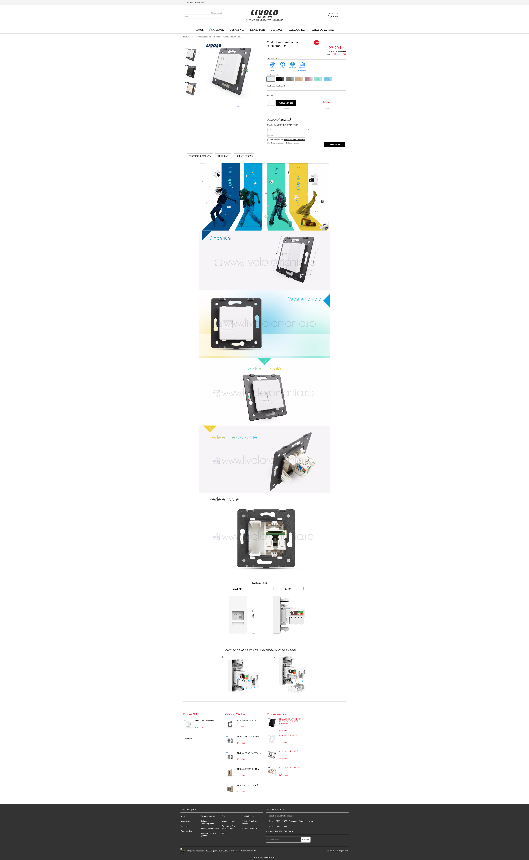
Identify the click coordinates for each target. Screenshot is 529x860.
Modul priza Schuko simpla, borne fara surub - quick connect (249, 753)
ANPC (224, 833)
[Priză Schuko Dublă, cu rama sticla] (230, 789)
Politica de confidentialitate (294, 140)
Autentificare (185, 821)
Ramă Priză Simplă (289, 735)
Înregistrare (184, 826)
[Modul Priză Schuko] (230, 740)
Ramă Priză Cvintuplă (291, 768)
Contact (276, 29)
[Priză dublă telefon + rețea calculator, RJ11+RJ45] (272, 727)
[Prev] (191, 41)
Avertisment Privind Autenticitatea (229, 827)
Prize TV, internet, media (232, 37)
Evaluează (327, 109)
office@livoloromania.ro (284, 816)
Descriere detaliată (200, 156)
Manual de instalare (229, 821)
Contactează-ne (186, 831)
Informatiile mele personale (338, 851)
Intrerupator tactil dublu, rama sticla (207, 720)
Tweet (237, 106)
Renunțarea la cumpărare (210, 828)
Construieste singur (203, 37)
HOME (200, 29)
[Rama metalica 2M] (230, 724)
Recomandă (287, 109)
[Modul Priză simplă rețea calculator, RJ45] (232, 98)
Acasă (182, 816)
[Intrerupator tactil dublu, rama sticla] (188, 724)
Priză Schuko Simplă (248, 769)
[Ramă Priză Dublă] (272, 760)
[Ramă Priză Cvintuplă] (272, 776)
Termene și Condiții (209, 816)
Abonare (188, 739)
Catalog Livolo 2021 (250, 828)
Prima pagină (188, 37)
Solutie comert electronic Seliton (264, 857)
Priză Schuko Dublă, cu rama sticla (249, 785)
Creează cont (199, 2)
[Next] (191, 102)
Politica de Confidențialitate (207, 822)
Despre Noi (237, 29)
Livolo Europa (248, 816)
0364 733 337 (281, 827)
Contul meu (189, 2)
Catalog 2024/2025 (323, 29)
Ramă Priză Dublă (288, 752)
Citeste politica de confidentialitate (242, 851)
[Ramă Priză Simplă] (272, 743)
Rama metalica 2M (246, 720)
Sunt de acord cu (287, 140)
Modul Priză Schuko (248, 737)
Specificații (223, 156)
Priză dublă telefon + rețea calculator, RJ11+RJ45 (291, 721)
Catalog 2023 (297, 29)
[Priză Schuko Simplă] (230, 773)
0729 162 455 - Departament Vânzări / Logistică (295, 821)
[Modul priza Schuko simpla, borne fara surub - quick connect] (230, 757)
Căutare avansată (216, 13)
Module (217, 37)
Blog (224, 816)
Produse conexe (244, 156)
